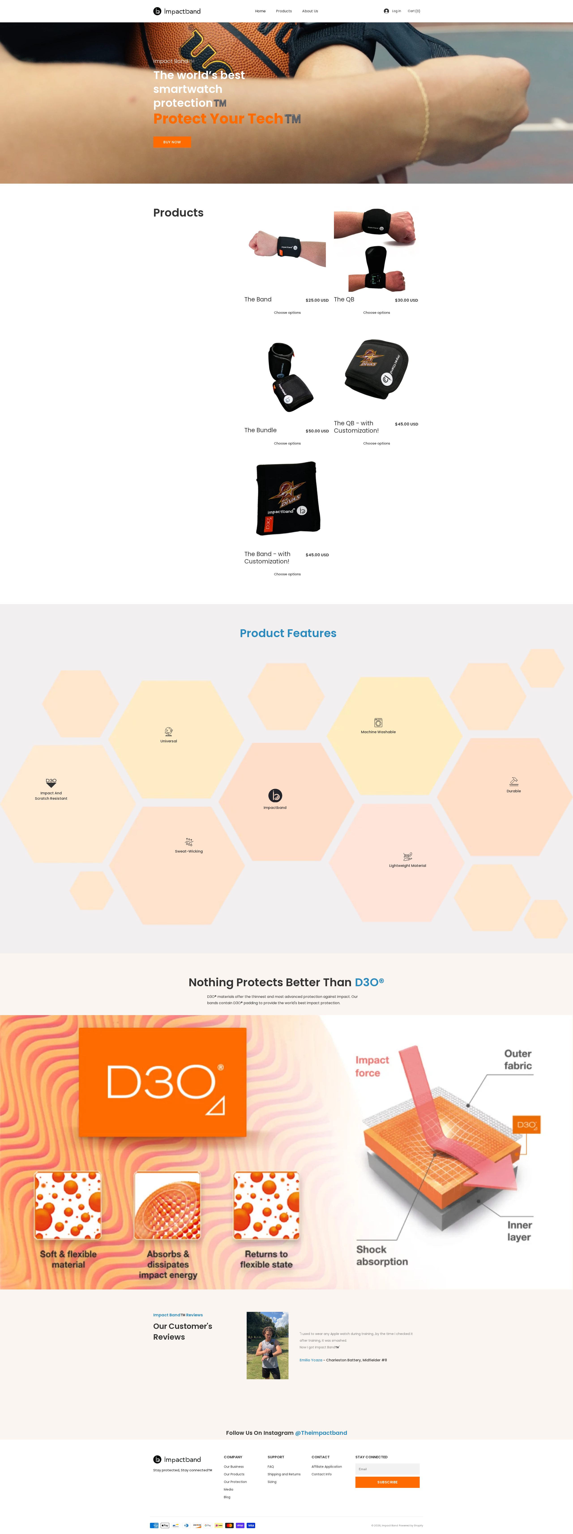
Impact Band (390, 1525)
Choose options (287, 312)
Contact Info (322, 1474)
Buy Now (172, 142)
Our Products (234, 1474)
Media (228, 1489)
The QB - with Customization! (356, 426)
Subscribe (387, 1482)
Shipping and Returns (284, 1474)
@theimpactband (321, 1433)
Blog (227, 1497)
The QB (344, 299)
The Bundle (260, 430)
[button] (414, 11)
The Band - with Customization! (267, 557)
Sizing (272, 1482)
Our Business (234, 1466)
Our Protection (235, 1482)
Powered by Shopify (411, 1525)
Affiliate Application (327, 1466)
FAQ (271, 1466)
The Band (258, 299)
